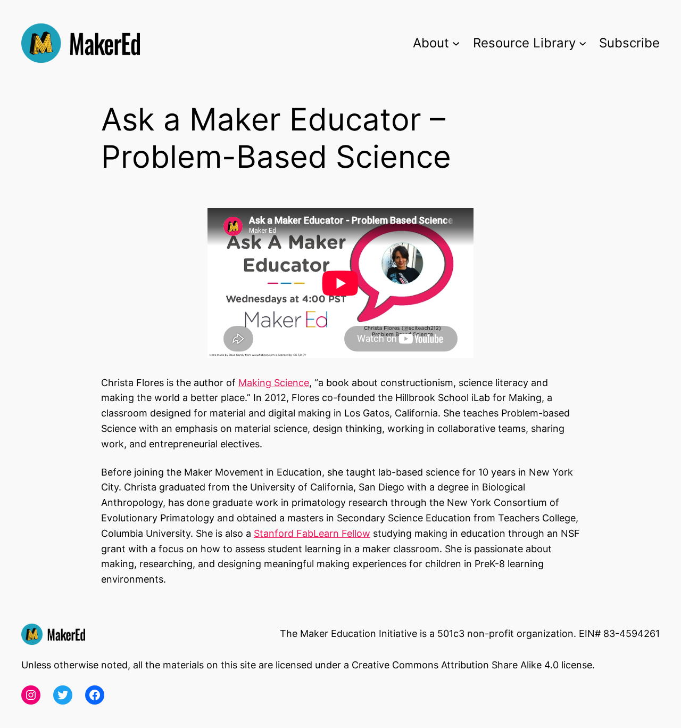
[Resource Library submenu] (582, 43)
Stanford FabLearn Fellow (312, 533)
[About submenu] (456, 43)
